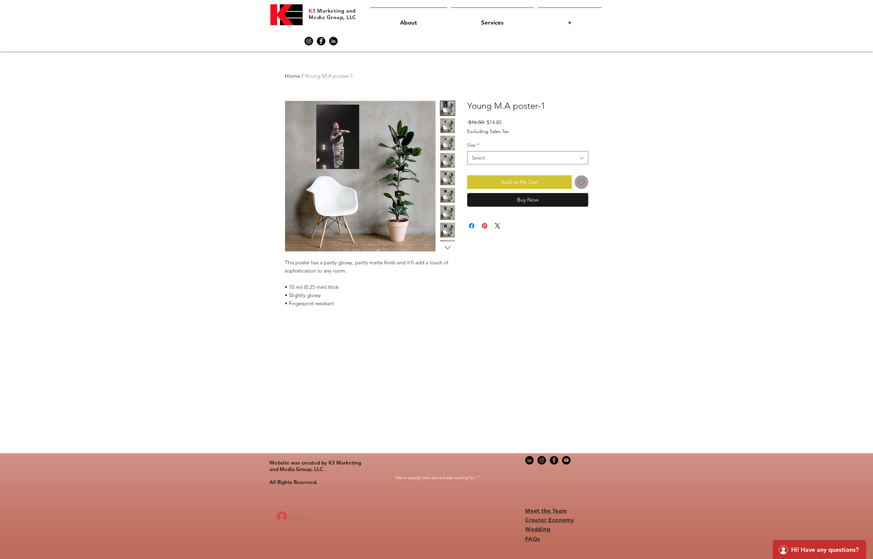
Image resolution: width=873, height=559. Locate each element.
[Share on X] (497, 226)
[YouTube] (566, 460)
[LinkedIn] (333, 41)
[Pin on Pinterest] (484, 226)
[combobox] (527, 157)
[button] (408, 20)
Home (292, 76)
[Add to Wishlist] (581, 182)
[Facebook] (321, 41)
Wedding (537, 529)
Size (473, 145)
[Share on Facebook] (472, 226)
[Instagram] (309, 41)
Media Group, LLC (332, 17)
